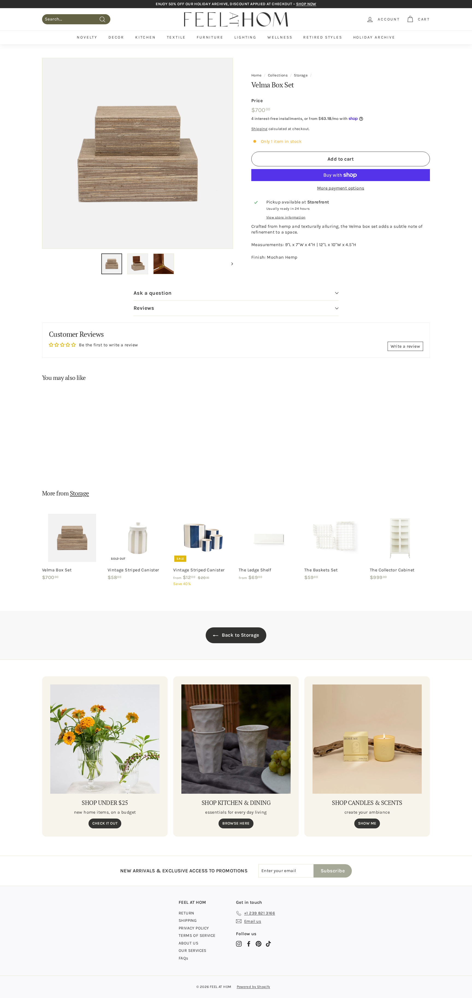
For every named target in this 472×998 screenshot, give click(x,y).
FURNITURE (210, 37)
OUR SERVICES (192, 950)
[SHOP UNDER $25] (105, 739)
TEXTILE (176, 37)
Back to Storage (239, 635)
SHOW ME (367, 823)
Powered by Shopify (253, 987)
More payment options (340, 188)
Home (256, 75)
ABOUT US (188, 943)
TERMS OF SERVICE (197, 935)
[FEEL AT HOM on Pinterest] (258, 944)
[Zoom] (137, 153)
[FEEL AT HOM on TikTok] (268, 944)
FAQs (183, 958)
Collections (278, 75)
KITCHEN (145, 37)
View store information (286, 217)
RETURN (186, 913)
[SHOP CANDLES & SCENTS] (367, 739)
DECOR (116, 37)
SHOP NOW (306, 4)
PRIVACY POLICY (194, 928)
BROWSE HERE (235, 823)
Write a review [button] (405, 346)
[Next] (229, 264)
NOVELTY (87, 37)
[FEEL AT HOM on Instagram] (239, 944)
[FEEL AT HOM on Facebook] (249, 944)
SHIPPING (188, 920)
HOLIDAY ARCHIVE (374, 37)
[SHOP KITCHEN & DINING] (236, 739)
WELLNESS (279, 37)
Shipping (259, 128)
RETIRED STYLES (322, 37)
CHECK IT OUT (105, 823)
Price (257, 100)
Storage (301, 75)
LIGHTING (245, 37)
